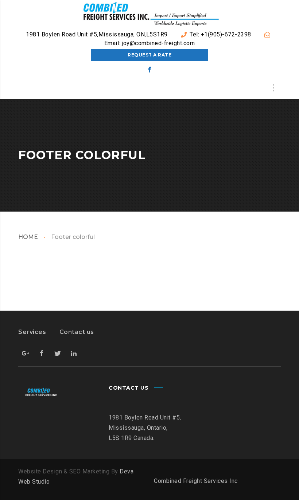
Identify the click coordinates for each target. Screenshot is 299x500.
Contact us (76, 331)
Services (32, 331)
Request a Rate (149, 55)
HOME (28, 236)
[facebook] (149, 69)
